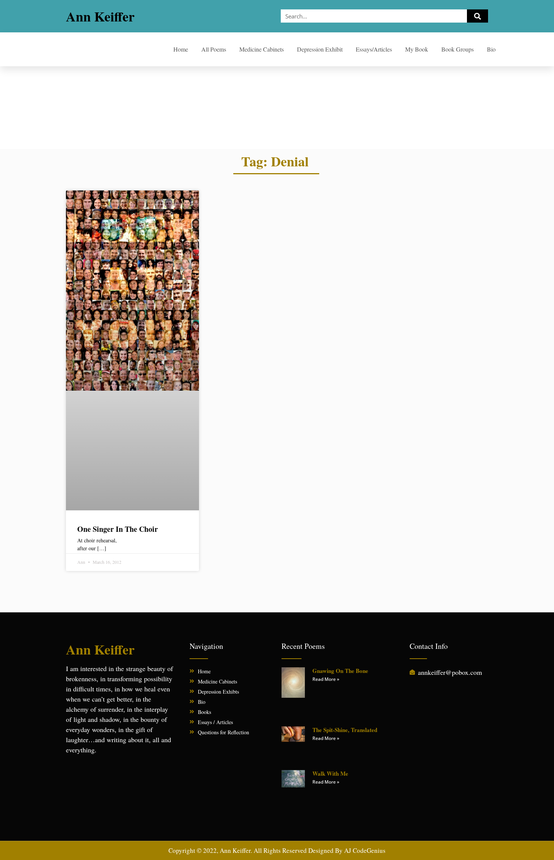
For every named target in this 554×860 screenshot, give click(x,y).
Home (180, 49)
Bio (491, 49)
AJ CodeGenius (365, 850)
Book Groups (457, 49)
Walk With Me (330, 773)
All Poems (213, 49)
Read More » (325, 679)
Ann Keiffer (100, 16)
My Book (416, 49)
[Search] (477, 16)
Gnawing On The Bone (340, 671)
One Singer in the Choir (117, 529)
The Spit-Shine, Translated (344, 730)
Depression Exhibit (320, 49)
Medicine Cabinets (261, 49)
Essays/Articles (374, 49)
